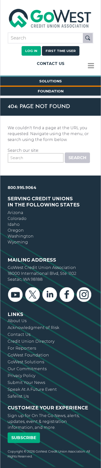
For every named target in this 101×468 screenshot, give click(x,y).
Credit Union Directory (31, 341)
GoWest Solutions (26, 362)
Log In (31, 51)
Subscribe (23, 437)
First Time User (61, 51)
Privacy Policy (21, 375)
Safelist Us (18, 396)
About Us (17, 320)
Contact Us (50, 63)
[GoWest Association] (50, 27)
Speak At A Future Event (32, 389)
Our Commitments (27, 369)
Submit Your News (26, 382)
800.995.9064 (22, 187)
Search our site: (23, 150)
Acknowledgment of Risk (33, 327)
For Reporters (22, 348)
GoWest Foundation (28, 355)
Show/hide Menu (91, 66)
